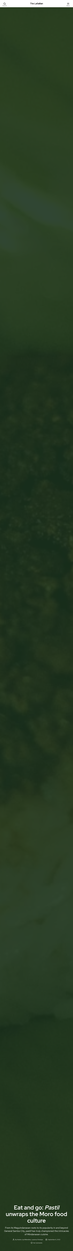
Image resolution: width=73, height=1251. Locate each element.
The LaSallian (36, 4)
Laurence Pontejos (37, 1240)
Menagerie (36, 1201)
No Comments (37, 1243)
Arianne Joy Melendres (24, 1240)
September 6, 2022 (54, 1240)
